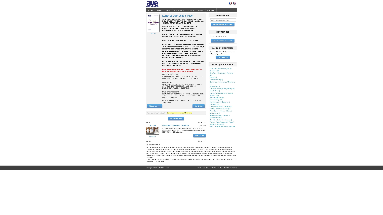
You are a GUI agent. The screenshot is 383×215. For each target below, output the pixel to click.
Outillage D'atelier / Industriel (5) (220, 109)
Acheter (159, 10)
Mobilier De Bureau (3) (217, 98)
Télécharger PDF (154, 106)
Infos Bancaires (179, 10)
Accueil (150, 10)
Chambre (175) (214, 71)
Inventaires (210, 10)
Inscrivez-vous (223, 57)
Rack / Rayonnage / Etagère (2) (220, 115)
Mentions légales (216, 168)
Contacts (191, 10)
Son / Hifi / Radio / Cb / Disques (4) (221, 120)
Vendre (168, 10)
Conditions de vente (230, 168)
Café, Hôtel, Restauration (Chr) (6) (221, 69)
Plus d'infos (198, 106)
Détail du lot (199, 136)
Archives (200, 10)
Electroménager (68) (216, 80)
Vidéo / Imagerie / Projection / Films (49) (222, 127)
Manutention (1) (215, 91)
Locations (206, 168)
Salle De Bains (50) (216, 118)
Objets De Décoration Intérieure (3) (221, 106)
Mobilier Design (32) (216, 100)
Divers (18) (213, 77)
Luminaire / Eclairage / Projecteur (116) (222, 89)
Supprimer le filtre (176, 119)
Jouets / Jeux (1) (215, 86)
